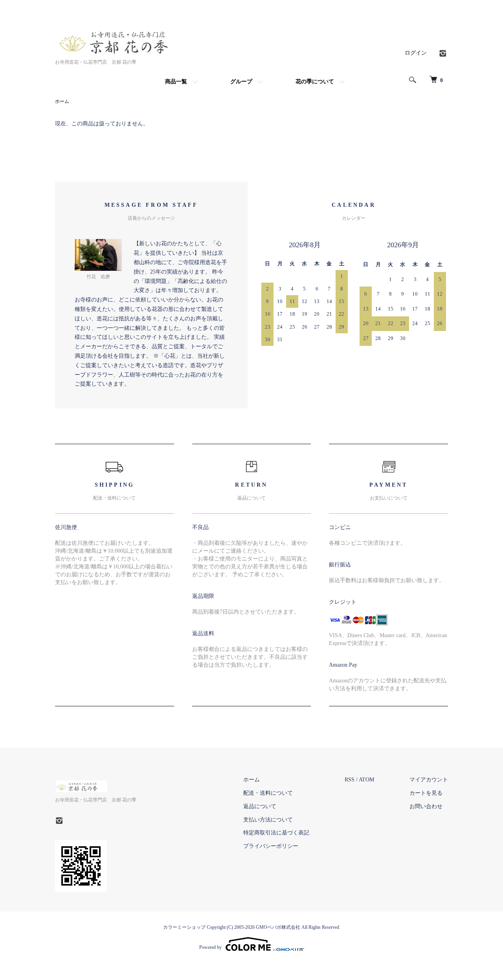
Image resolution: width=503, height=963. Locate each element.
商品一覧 (176, 82)
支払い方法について (268, 820)
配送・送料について (268, 793)
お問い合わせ (425, 806)
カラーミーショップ (184, 927)
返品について (259, 806)
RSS (349, 780)
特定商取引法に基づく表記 (276, 833)
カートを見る (425, 793)
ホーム (62, 101)
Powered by (210, 947)
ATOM (366, 780)
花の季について (315, 82)
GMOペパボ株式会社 (278, 927)
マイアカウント (428, 780)
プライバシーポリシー (270, 846)
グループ (241, 82)
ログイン (416, 53)
